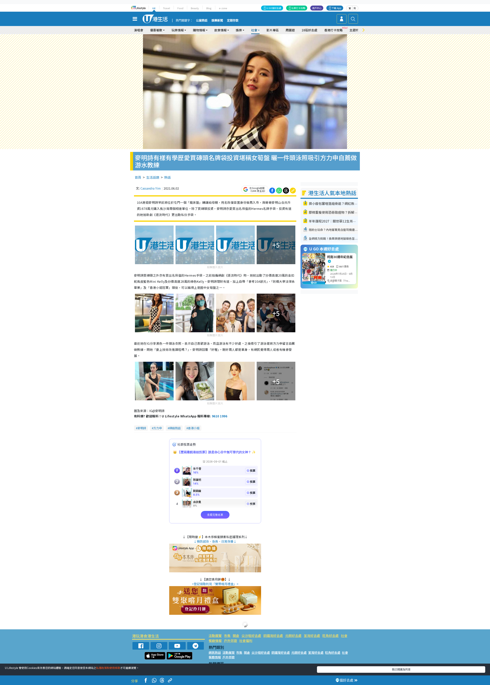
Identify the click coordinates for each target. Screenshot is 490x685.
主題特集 (356, 30)
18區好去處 (309, 30)
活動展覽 (215, 635)
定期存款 (232, 20)
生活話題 (152, 177)
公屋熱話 (201, 20)
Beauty (195, 8)
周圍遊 (290, 30)
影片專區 (272, 30)
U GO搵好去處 (273, 8)
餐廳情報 (215, 640)
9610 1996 (219, 416)
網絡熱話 (175, 428)
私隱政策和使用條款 (108, 668)
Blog (209, 8)
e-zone (223, 8)
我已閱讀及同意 (401, 669)
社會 (344, 635)
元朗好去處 (293, 635)
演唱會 (138, 30)
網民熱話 (215, 652)
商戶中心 (316, 8)
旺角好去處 (330, 635)
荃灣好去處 (312, 635)
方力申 (157, 428)
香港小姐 (193, 428)
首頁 (138, 177)
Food (180, 8)
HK (154, 8)
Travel (166, 8)
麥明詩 (141, 428)
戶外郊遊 (230, 640)
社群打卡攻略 (298, 8)
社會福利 (245, 640)
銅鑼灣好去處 (273, 635)
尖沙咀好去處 (251, 635)
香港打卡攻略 (333, 30)
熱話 (167, 177)
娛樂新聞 (217, 20)
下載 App (336, 8)
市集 (227, 635)
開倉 (236, 635)
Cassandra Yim (150, 188)
